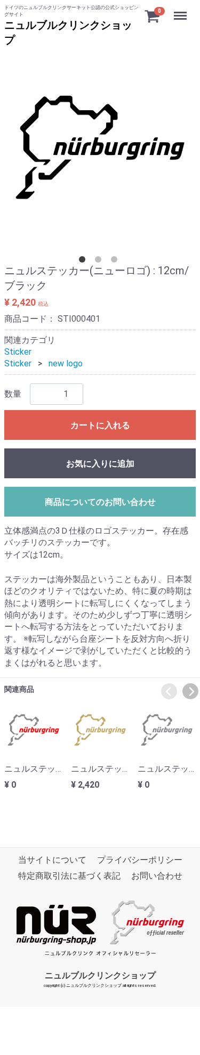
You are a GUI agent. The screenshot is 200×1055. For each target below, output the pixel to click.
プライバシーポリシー (139, 860)
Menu (181, 10)
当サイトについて (52, 860)
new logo (66, 364)
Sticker (17, 352)
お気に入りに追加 (100, 464)
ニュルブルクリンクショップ (100, 975)
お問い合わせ (156, 876)
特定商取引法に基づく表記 (69, 876)
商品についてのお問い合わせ (100, 502)
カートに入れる (100, 425)
